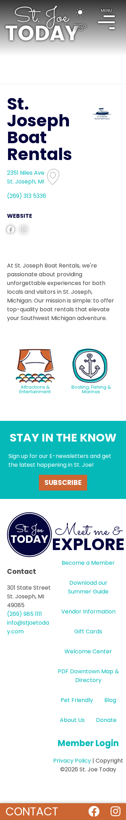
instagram (23, 229)
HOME (42, 23)
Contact (32, 811)
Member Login (88, 743)
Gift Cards (88, 631)
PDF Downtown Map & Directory (88, 675)
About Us (72, 720)
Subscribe (63, 482)
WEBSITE (19, 216)
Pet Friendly (77, 700)
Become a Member (88, 563)
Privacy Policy (72, 761)
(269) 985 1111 (24, 614)
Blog (110, 700)
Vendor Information (88, 611)
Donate (106, 720)
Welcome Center (88, 651)
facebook (10, 229)
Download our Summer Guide (88, 587)
